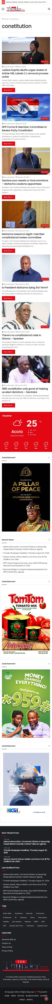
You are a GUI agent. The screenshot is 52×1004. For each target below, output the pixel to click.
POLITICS (20, 996)
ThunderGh (43, 992)
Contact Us (6, 943)
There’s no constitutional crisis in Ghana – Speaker (21, 336)
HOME (7, 996)
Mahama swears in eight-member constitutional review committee (23, 235)
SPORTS (30, 1000)
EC (16, 917)
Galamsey (23, 917)
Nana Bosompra (9, 67)
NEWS (13, 996)
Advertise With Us (9, 939)
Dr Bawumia (7, 917)
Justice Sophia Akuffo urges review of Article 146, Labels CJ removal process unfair (25, 73)
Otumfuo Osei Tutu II (16, 926)
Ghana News (42, 917)
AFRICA (22, 1000)
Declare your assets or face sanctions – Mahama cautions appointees (25, 182)
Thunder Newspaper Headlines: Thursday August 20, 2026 (26, 553)
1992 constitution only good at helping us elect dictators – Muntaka (25, 390)
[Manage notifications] (46, 999)
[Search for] (49, 9)
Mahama (28, 922)
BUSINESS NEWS (32, 996)
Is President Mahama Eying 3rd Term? (25, 287)
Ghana (32, 917)
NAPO (36, 922)
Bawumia (29, 913)
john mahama (16, 922)
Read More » (8, 90)
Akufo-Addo (7, 913)
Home (5, 19)
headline (6, 922)
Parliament (30, 926)
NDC (43, 922)
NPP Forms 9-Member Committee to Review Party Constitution (24, 128)
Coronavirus (40, 913)
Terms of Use (7, 947)
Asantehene (19, 913)
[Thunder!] (15, 9)
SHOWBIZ (43, 996)
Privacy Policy (7, 951)
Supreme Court (42, 926)
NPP (4, 926)
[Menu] (3, 9)
